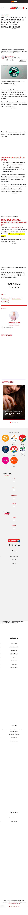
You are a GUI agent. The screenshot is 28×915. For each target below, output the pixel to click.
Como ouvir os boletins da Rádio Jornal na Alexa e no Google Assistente (14, 730)
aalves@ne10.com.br (14, 325)
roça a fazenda (16, 298)
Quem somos (14, 643)
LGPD (14, 657)
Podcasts (14, 559)
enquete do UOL (17, 227)
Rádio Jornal (14, 821)
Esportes (14, 563)
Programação (14, 737)
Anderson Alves (9, 56)
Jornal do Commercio (14, 818)
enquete (5, 301)
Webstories (7, 382)
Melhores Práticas (14, 653)
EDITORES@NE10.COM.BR (14, 903)
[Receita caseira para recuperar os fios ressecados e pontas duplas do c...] (14, 402)
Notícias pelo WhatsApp (14, 734)
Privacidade (14, 650)
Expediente (14, 660)
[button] (10, 422)
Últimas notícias (14, 556)
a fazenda (5, 298)
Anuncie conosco (14, 741)
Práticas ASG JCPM (14, 647)
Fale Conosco (14, 664)
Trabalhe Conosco (14, 667)
